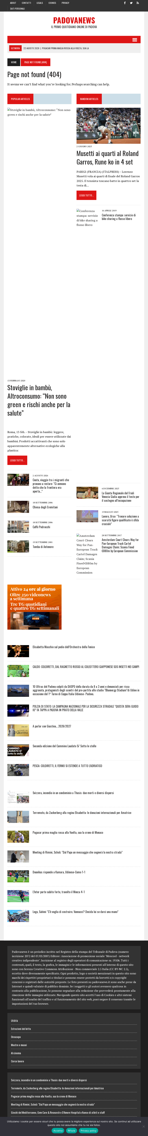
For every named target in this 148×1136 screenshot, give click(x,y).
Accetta (57, 1130)
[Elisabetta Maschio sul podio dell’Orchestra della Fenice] (18, 655)
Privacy (65, 2)
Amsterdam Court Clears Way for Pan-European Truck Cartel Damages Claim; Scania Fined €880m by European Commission (120, 545)
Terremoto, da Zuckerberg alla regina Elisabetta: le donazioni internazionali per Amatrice (82, 812)
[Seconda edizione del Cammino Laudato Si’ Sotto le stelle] (18, 754)
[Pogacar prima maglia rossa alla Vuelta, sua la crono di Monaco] (18, 840)
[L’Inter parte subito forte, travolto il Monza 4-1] (18, 900)
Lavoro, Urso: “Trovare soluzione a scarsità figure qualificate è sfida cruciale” (120, 520)
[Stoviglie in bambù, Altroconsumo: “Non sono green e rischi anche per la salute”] (39, 376)
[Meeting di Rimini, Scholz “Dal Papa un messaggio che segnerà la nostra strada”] (18, 860)
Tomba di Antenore (43, 547)
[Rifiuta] (143, 1126)
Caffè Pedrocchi (41, 527)
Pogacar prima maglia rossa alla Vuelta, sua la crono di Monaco (68, 832)
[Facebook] (125, 2)
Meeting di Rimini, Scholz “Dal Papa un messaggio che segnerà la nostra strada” (78, 852)
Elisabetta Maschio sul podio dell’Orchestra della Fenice (64, 647)
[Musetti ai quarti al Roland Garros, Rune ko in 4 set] (109, 141)
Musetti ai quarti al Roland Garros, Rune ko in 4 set (108, 157)
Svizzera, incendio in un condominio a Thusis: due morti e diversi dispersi (73, 793)
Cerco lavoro (17, 1061)
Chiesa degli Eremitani (45, 507)
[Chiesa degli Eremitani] (18, 511)
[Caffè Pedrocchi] (18, 530)
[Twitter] (131, 2)
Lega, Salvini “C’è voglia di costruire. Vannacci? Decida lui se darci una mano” (75, 912)
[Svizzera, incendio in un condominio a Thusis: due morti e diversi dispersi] (18, 801)
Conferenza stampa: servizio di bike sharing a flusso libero (119, 217)
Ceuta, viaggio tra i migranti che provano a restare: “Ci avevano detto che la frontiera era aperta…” (51, 485)
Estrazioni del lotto (21, 1029)
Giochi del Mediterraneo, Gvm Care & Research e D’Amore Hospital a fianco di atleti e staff (58, 1112)
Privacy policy (89, 1130)
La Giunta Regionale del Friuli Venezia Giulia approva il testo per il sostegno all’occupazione (120, 497)
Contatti (26, 2)
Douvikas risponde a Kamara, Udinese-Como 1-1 (59, 872)
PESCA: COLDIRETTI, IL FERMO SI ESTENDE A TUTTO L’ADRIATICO (67, 766)
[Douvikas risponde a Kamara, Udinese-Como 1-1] (18, 880)
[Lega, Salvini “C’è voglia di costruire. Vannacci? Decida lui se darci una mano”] (18, 919)
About (13, 2)
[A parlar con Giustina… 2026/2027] (18, 734)
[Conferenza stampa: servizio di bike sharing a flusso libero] (87, 477)
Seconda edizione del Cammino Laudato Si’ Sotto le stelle (64, 746)
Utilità (14, 1021)
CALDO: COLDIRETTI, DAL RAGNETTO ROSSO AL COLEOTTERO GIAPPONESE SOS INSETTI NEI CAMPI (86, 667)
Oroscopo (16, 1037)
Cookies (52, 2)
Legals (40, 2)
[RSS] (138, 2)
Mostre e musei (19, 1045)
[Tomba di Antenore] (18, 550)
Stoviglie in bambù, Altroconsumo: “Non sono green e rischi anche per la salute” (38, 399)
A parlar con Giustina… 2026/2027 (52, 726)
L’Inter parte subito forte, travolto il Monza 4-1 (59, 892)
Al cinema (16, 1053)
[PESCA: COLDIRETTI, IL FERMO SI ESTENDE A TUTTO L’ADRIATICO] (18, 774)
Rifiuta (71, 1130)
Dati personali (17, 8)
